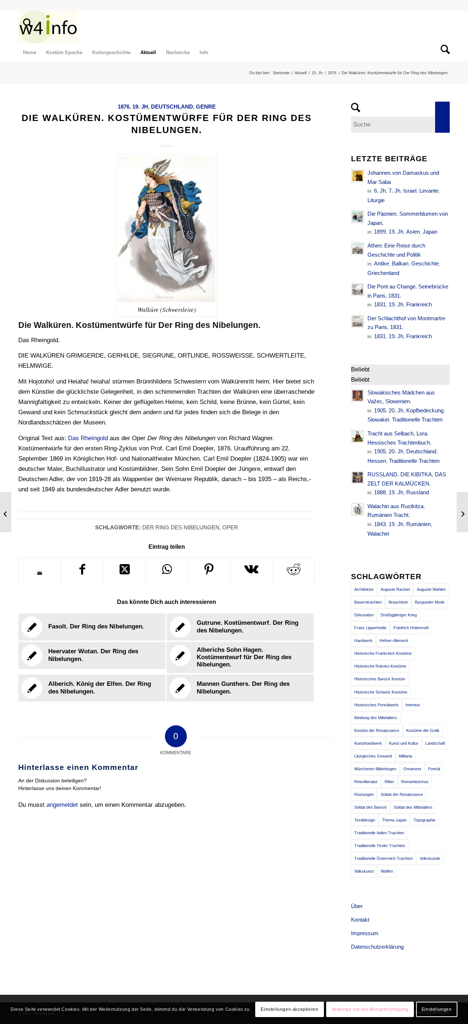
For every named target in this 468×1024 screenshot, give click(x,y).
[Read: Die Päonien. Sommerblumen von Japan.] (357, 216)
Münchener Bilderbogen (375, 769)
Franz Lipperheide (370, 628)
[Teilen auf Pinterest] (209, 571)
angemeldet (62, 804)
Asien (413, 231)
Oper (230, 527)
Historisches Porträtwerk (376, 705)
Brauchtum (398, 602)
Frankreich (419, 304)
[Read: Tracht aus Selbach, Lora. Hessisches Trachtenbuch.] (357, 436)
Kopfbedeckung (425, 410)
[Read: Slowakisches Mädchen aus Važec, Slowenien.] (357, 395)
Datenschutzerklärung (377, 947)
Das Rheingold (88, 438)
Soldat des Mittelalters (413, 807)
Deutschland (172, 106)
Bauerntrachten (368, 602)
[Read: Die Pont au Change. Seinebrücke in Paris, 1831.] (357, 289)
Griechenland (383, 273)
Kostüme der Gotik (422, 730)
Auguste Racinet (395, 589)
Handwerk (363, 640)
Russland (417, 492)
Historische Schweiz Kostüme (380, 692)
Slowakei (378, 419)
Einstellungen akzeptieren (289, 1009)
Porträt (434, 769)
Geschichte (425, 263)
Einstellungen (437, 1009)
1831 (380, 304)
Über (357, 906)
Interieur (412, 705)
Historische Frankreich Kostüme (383, 653)
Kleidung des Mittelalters (375, 717)
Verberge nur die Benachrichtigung (370, 1009)
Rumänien (418, 524)
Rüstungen (364, 794)
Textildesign (364, 820)
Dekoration (364, 615)
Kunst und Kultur (403, 743)
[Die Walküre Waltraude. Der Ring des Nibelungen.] (5, 512)
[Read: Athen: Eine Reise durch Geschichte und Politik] (357, 248)
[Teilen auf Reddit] (294, 571)
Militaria (405, 756)
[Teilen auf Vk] (251, 571)
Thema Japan (394, 820)
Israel (409, 191)
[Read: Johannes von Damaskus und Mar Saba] (357, 175)
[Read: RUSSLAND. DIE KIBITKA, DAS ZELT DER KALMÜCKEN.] (357, 477)
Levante (428, 191)
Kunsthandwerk (368, 743)
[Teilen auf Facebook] (82, 571)
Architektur (364, 589)
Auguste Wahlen (431, 589)
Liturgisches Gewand (373, 756)
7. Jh (394, 191)
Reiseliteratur (366, 781)
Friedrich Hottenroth (411, 628)
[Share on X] (124, 571)
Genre (206, 106)
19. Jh (140, 106)
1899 (380, 231)
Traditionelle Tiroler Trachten (379, 845)
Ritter (389, 781)
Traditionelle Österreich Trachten (383, 858)
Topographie (424, 820)
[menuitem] (25, 27)
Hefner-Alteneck (394, 640)
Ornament (412, 769)
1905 (380, 410)
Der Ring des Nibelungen (180, 527)
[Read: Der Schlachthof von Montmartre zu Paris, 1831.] (357, 321)
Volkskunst (364, 871)
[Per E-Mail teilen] (40, 573)
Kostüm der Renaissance (376, 730)
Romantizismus (415, 781)
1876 (123, 106)
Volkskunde (430, 858)
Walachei (378, 533)
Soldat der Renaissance (402, 794)
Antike (381, 263)
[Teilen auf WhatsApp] (167, 571)
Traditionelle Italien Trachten (379, 833)
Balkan (400, 263)
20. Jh (396, 410)
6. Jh (380, 191)
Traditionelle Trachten (417, 419)
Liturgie (376, 200)
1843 (380, 524)
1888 (380, 492)
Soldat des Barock (370, 807)
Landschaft (435, 743)
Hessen (376, 461)
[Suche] (25, 27)
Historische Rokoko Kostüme (380, 666)
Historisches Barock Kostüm (379, 679)
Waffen (387, 871)
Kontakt (360, 920)
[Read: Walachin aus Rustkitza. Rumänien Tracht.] (357, 509)
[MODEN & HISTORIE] (47, 27)
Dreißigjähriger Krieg (399, 615)
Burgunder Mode (430, 602)
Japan (430, 231)
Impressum (364, 933)
